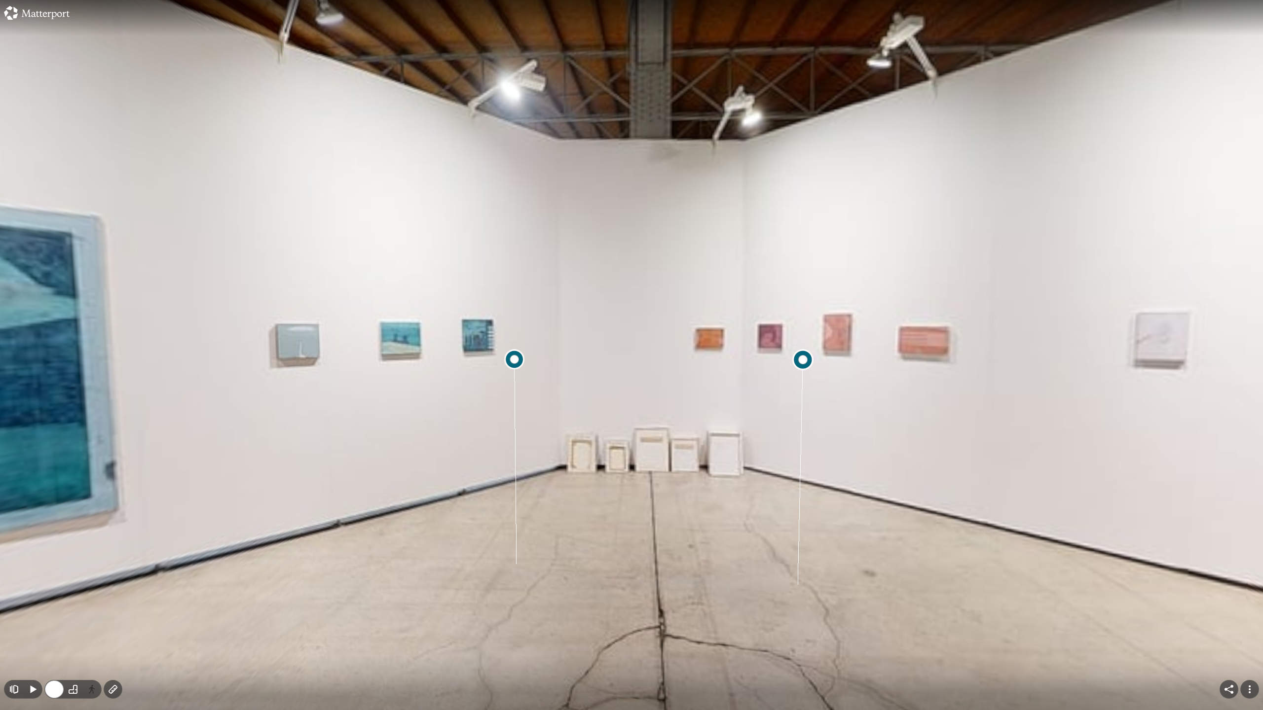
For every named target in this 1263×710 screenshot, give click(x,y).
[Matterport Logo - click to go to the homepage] (37, 13)
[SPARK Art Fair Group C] (631, 355)
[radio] (54, 689)
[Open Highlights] (14, 689)
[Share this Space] (1229, 689)
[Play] (32, 689)
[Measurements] (113, 689)
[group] (73, 689)
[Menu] (1249, 689)
